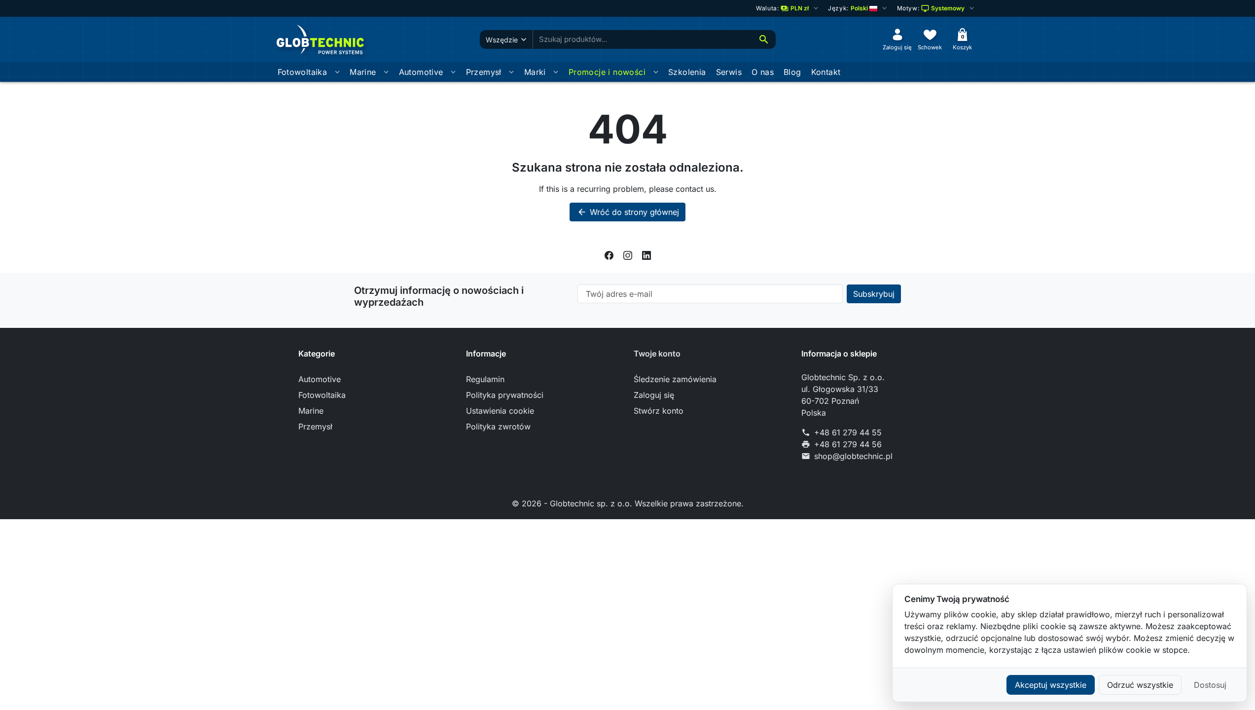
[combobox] (642, 39)
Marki (535, 72)
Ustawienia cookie (500, 411)
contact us (695, 189)
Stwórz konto (658, 411)
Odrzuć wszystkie (1140, 685)
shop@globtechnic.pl (853, 456)
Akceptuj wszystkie (1050, 685)
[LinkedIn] (646, 255)
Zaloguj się (654, 395)
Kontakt (826, 72)
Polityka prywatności (504, 395)
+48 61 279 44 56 (848, 444)
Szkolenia (687, 72)
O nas (763, 72)
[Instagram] (627, 255)
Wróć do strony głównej (628, 212)
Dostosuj (1210, 685)
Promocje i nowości (607, 72)
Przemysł (484, 72)
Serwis (729, 72)
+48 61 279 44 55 (848, 432)
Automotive (421, 72)
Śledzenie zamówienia (675, 379)
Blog (792, 72)
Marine (363, 72)
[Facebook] (609, 255)
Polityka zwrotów (498, 426)
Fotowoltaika (302, 72)
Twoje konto (657, 353)
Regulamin (485, 379)
